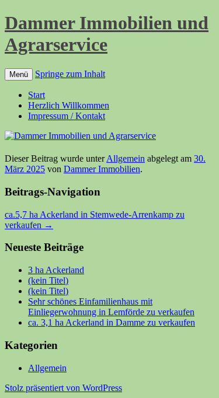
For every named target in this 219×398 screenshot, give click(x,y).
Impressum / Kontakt (66, 116)
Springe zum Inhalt (70, 74)
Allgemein (125, 158)
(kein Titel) (48, 280)
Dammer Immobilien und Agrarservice (106, 33)
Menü (18, 74)
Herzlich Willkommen (68, 105)
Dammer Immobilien (102, 169)
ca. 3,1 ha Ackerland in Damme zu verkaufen (111, 322)
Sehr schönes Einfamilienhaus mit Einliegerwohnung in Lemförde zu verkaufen (111, 306)
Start (36, 95)
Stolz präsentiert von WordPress (63, 388)
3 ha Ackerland (56, 270)
